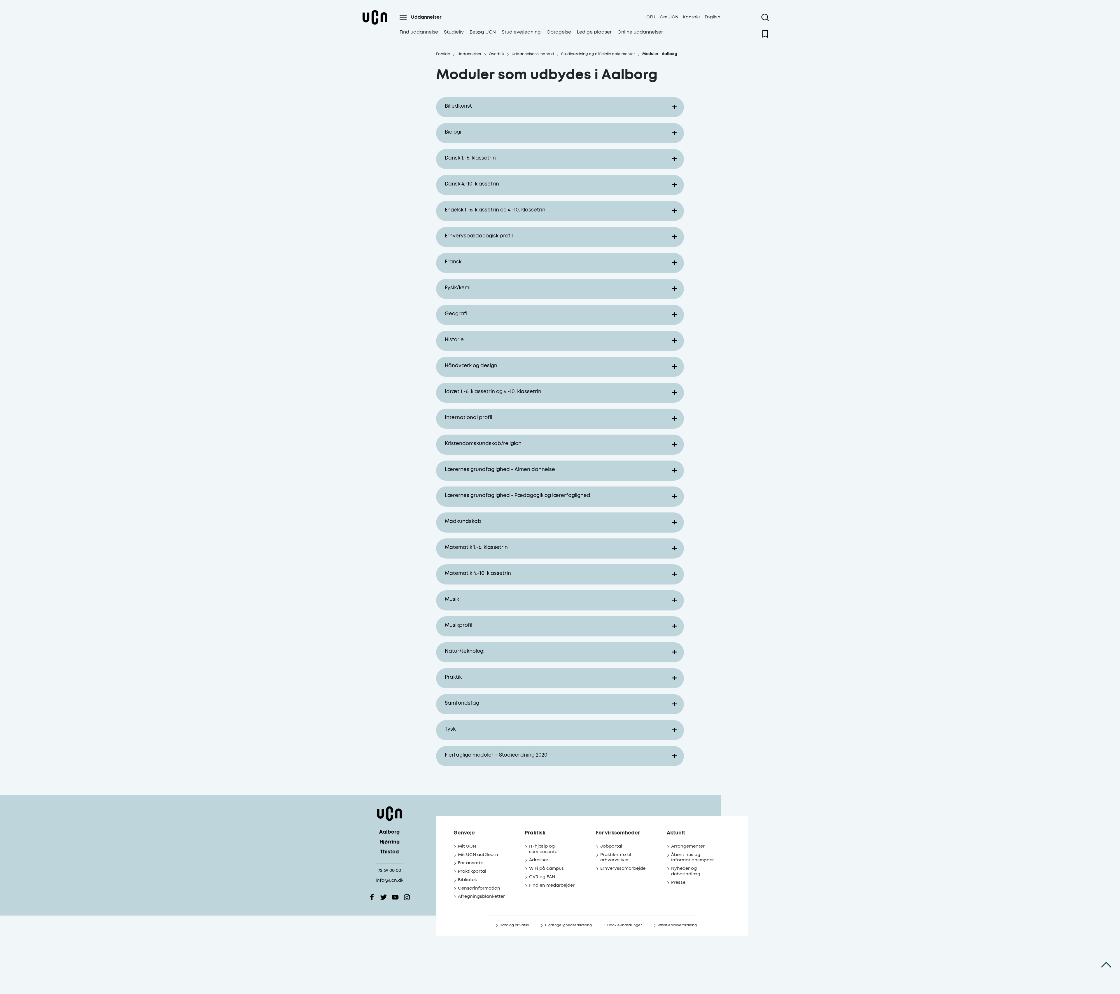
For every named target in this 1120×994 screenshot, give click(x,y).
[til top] (1106, 964)
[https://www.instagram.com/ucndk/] (406, 897)
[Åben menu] (403, 17)
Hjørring (389, 842)
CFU (650, 17)
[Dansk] (374, 24)
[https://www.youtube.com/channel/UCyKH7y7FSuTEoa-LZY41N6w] (395, 897)
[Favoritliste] (765, 34)
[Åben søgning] (765, 17)
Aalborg (389, 832)
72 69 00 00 (389, 870)
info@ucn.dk (389, 880)
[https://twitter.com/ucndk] (383, 897)
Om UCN (669, 17)
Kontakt (691, 17)
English (712, 17)
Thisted (389, 852)
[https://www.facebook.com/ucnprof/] (372, 897)
